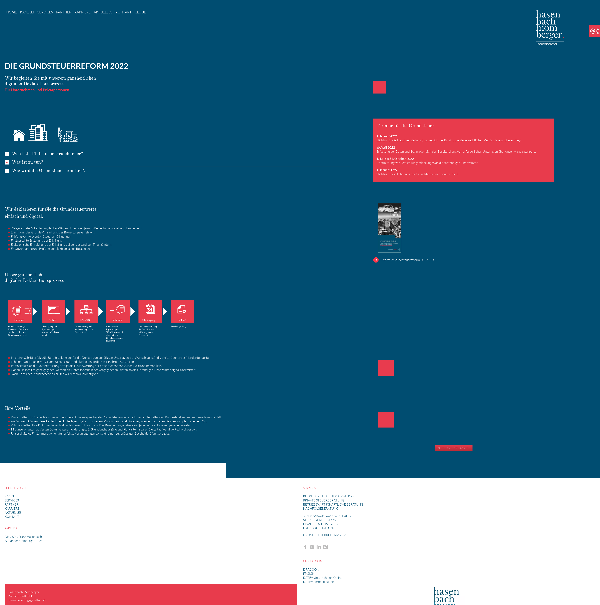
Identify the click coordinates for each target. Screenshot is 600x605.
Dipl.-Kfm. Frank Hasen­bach (23, 537)
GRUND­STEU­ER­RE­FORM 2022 (325, 535)
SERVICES (12, 500)
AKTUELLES (13, 512)
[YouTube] (312, 547)
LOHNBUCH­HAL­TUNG (319, 528)
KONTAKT (12, 517)
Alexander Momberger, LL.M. (24, 541)
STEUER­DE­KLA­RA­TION (319, 520)
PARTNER (12, 504)
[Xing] (325, 547)
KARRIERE (12, 508)
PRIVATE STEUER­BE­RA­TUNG (323, 500)
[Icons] (44, 120)
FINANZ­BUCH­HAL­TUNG (320, 524)
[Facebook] (305, 547)
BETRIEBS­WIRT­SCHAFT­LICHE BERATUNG (333, 504)
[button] (177, 154)
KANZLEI (11, 496)
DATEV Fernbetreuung (318, 582)
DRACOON (311, 569)
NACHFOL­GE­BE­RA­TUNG (321, 508)
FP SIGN (309, 573)
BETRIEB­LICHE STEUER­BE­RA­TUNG (328, 496)
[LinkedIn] (319, 547)
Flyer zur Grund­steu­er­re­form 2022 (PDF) (408, 260)
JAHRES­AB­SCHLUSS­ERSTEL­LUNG (327, 516)
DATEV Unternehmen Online (322, 578)
